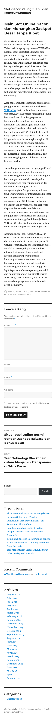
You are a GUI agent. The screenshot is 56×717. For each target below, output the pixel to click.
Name (8, 364)
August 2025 (13, 638)
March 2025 (13, 656)
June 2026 (12, 602)
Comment (10, 325)
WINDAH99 (10, 110)
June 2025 (12, 645)
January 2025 (14, 660)
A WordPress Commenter (17, 574)
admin (11, 292)
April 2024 (12, 674)
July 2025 (12, 642)
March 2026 (13, 612)
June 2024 (12, 667)
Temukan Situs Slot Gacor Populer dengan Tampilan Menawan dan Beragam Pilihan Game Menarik (29, 542)
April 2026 (12, 609)
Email (8, 377)
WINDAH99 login (24, 294)
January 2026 (14, 620)
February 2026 (14, 616)
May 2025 (12, 649)
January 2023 (13, 678)
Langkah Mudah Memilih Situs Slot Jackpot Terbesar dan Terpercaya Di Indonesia (25, 532)
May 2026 (12, 605)
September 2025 (15, 634)
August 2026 (13, 594)
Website (8, 390)
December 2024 (15, 663)
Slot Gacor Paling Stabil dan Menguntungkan (26, 11)
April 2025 (12, 652)
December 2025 (15, 623)
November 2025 (15, 627)
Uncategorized (14, 698)
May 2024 (12, 671)
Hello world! (41, 574)
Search (7, 486)
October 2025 (14, 631)
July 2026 (12, 598)
